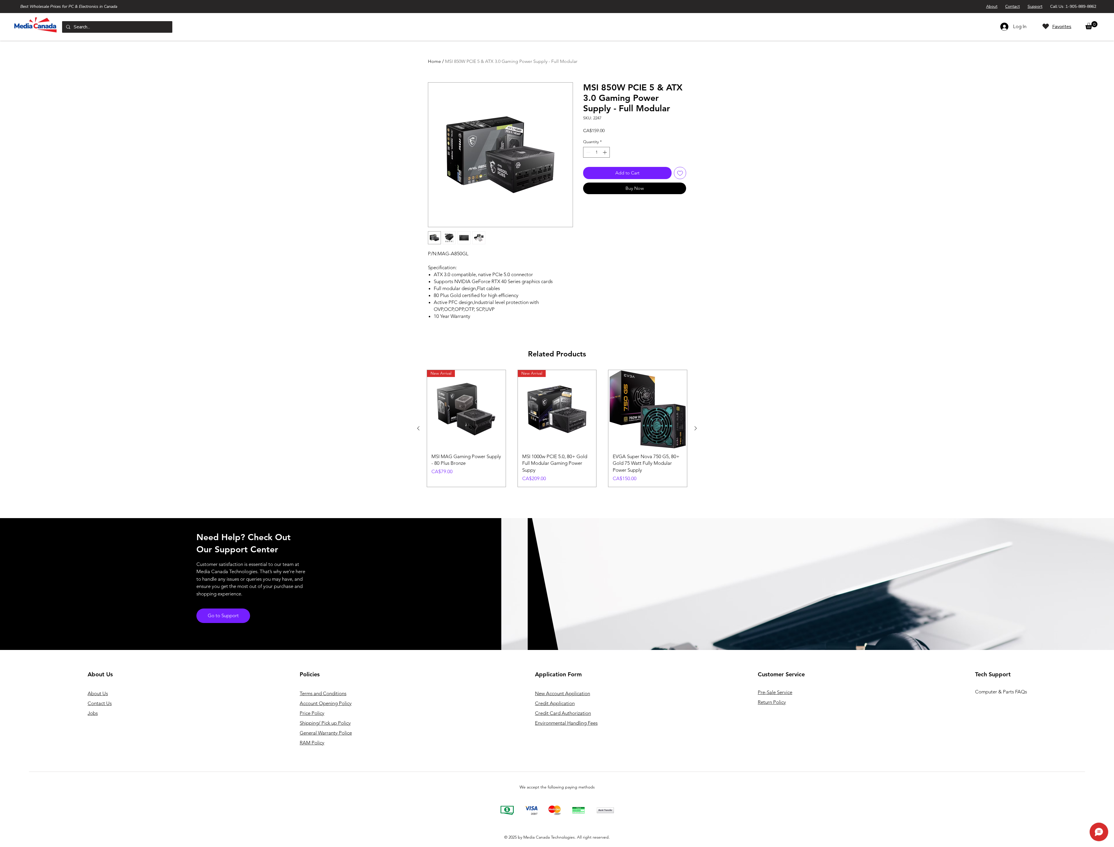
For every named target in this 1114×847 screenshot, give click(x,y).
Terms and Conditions (323, 693)
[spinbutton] (596, 152)
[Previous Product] (418, 428)
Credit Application (555, 703)
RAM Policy (312, 743)
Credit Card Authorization (563, 713)
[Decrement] (587, 152)
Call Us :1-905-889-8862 (1073, 6)
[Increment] (605, 152)
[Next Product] (695, 428)
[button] (1091, 25)
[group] (557, 428)
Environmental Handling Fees (566, 723)
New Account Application (562, 693)
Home (434, 61)
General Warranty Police (326, 733)
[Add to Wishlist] (680, 173)
